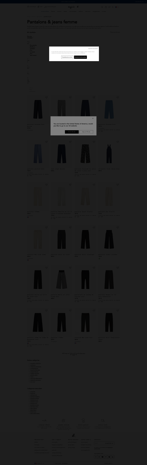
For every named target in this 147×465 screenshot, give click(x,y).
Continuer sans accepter (93, 48)
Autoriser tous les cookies (80, 57)
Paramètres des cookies (67, 57)
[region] (74, 54)
